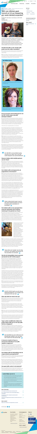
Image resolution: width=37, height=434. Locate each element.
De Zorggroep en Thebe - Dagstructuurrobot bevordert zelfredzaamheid (10, 395)
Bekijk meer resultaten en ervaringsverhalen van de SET (10, 402)
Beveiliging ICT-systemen (5, 432)
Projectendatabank (13, 1)
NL (24, 1)
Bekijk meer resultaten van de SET (30, 24)
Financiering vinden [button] (14, 3)
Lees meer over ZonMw (14, 423)
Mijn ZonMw (8, 1)
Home (2, 8)
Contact (22, 1)
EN (26, 1)
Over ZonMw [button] (33, 3)
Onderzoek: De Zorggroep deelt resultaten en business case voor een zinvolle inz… (12, 398)
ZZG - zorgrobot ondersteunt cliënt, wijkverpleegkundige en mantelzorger (10, 393)
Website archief (18, 431)
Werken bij (18, 1)
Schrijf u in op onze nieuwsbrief (32, 419)
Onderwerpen (22, 3)
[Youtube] (31, 414)
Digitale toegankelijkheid (8, 431)
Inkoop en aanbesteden (13, 432)
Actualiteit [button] (27, 3)
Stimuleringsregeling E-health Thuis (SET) (30, 20)
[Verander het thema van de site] (28, 1)
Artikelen (9, 8)
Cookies (3, 431)
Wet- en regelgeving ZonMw (26, 431)
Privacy (14, 431)
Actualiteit (6, 8)
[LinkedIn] (29, 414)
